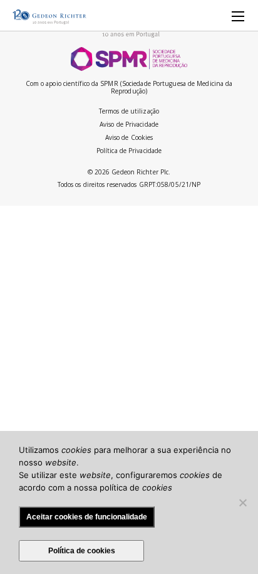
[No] (242, 502)
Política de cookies (81, 550)
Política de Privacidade (129, 150)
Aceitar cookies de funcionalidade (86, 517)
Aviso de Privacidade (129, 124)
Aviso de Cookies (129, 137)
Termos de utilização (129, 111)
